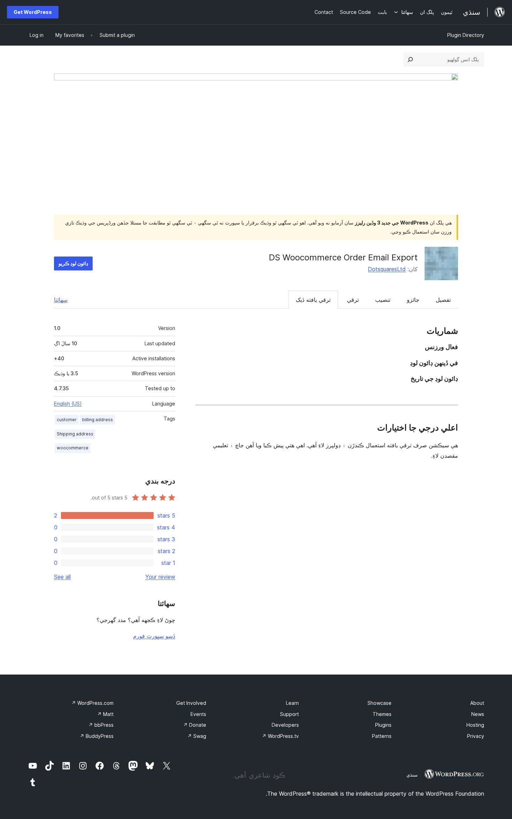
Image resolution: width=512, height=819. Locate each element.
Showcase (379, 703)
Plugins (383, 725)
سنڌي (412, 775)
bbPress (101, 725)
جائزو (413, 299)
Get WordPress (33, 12)
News (477, 714)
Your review (160, 576)
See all (62, 576)
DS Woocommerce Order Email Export (343, 257)
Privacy (475, 736)
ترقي (353, 299)
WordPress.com (92, 703)
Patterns (381, 736)
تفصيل (443, 299)
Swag (196, 736)
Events (198, 714)
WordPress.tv (280, 736)
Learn (292, 703)
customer (67, 419)
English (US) (68, 404)
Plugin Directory (465, 35)
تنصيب (382, 299)
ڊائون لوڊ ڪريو (73, 263)
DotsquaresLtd (387, 269)
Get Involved (191, 703)
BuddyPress (97, 736)
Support (289, 714)
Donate (194, 725)
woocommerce (72, 447)
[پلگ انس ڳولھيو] (410, 59)
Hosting (475, 725)
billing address (97, 419)
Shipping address (75, 433)
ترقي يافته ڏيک (313, 299)
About (477, 703)
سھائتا (61, 299)
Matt (105, 714)
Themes (382, 714)
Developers (285, 725)
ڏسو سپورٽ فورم (154, 635)
